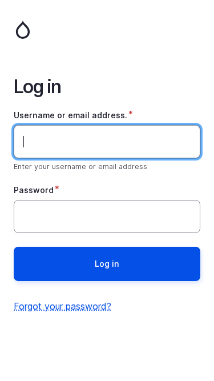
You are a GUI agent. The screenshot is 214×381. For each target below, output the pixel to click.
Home (107, 30)
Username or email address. (70, 115)
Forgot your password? (62, 306)
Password (34, 190)
